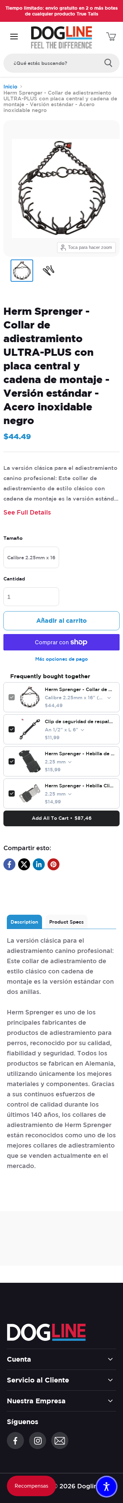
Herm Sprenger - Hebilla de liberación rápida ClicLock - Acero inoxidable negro (79, 753)
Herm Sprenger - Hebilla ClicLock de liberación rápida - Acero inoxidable (79, 785)
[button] (107, 1487)
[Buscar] (108, 63)
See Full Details (27, 512)
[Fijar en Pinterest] (53, 864)
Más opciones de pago (61, 659)
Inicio (10, 86)
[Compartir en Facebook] (9, 864)
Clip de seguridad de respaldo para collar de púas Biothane (79, 721)
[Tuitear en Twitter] (24, 864)
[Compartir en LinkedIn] (39, 864)
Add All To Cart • (62, 818)
